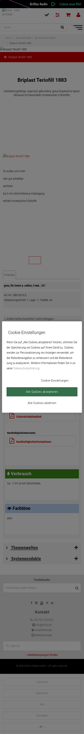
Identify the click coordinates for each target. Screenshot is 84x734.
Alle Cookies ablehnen (42, 403)
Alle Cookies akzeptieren (42, 392)
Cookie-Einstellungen (55, 380)
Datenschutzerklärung (26, 368)
